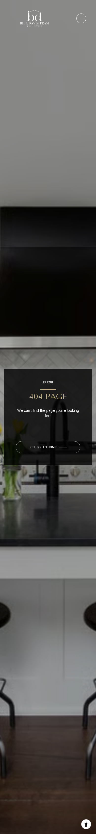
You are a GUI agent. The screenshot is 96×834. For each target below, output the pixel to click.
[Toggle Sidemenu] (81, 18)
